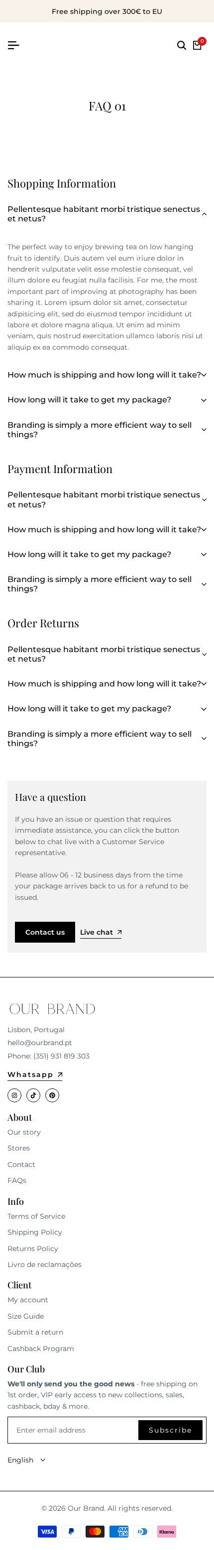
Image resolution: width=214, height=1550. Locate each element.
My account (27, 1299)
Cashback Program (40, 1348)
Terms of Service (36, 1216)
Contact (21, 1164)
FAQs (16, 1180)
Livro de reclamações (44, 1264)
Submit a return (35, 1332)
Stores (18, 1148)
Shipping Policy (34, 1232)
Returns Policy (32, 1248)
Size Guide (25, 1316)
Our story (24, 1132)
